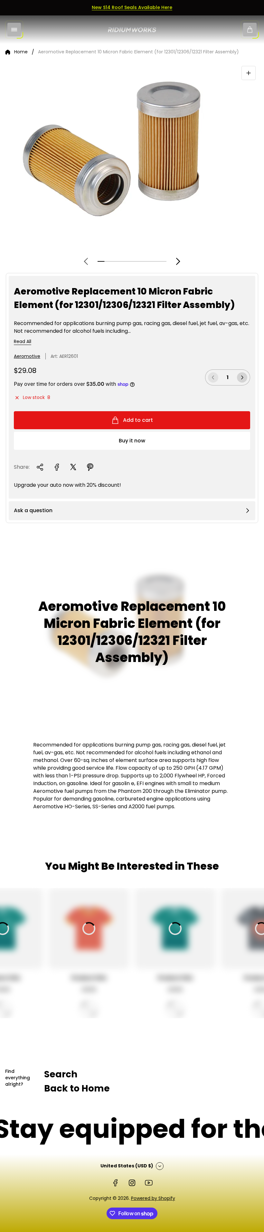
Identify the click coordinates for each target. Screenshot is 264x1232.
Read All (22, 342)
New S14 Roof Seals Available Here (132, 7)
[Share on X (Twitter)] (73, 467)
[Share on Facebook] (56, 467)
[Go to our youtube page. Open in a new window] (148, 1182)
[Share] (39, 467)
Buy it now (132, 440)
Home (21, 52)
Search (60, 1074)
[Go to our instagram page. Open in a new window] (132, 1182)
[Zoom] (248, 73)
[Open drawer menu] (14, 30)
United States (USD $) (126, 1166)
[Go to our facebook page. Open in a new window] (115, 1182)
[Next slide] (178, 261)
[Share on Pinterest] (90, 467)
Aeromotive (27, 356)
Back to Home (77, 1088)
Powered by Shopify (153, 1198)
